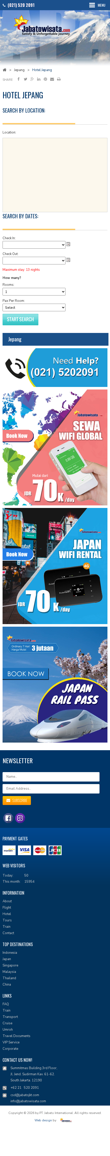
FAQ (6, 1004)
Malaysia (9, 972)
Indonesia (10, 952)
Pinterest (45, 79)
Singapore (10, 965)
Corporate (10, 1048)
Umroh (8, 1029)
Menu (101, 5)
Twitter (25, 79)
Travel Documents (16, 1036)
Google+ (32, 79)
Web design (43, 1120)
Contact (8, 933)
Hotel (7, 914)
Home (4, 69)
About (7, 901)
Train (6, 926)
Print (59, 79)
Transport (10, 1017)
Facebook (19, 79)
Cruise (7, 1023)
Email (52, 79)
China (7, 984)
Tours (7, 920)
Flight (7, 907)
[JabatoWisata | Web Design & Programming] (67, 1120)
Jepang (19, 70)
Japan (7, 959)
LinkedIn (39, 79)
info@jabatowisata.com (28, 1101)
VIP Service (11, 1042)
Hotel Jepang (42, 70)
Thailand (9, 978)
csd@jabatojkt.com (24, 1095)
